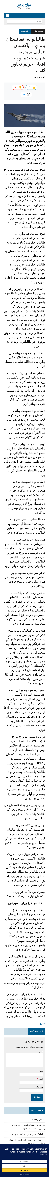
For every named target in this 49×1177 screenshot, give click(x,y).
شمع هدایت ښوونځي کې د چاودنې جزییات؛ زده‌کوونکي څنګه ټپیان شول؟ (27, 1127)
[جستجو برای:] (24, 21)
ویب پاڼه (39, 1087)
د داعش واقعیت (38, 1119)
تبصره (40, 1051)
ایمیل (40, 1079)
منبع (42, 1023)
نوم (41, 1071)
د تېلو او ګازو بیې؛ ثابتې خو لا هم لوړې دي (28, 1134)
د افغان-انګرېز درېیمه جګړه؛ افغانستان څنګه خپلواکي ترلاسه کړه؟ (27, 1142)
